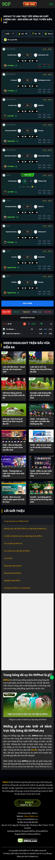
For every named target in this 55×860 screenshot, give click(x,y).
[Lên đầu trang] (52, 677)
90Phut (6, 680)
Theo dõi (47, 312)
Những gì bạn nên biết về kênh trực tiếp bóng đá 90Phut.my (25, 528)
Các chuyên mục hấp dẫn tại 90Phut (17, 551)
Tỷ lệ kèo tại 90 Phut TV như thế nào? (17, 588)
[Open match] (27, 58)
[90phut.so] (6, 4)
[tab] (9, 33)
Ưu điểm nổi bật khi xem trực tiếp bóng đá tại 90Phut (23, 536)
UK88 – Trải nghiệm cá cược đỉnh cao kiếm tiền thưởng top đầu (40, 421)
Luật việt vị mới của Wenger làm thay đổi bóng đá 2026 (40, 369)
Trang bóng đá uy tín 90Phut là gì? (16, 521)
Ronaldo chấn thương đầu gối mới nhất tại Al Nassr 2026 (40, 395)
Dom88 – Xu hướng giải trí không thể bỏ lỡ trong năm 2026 (41, 499)
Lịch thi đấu (8, 558)
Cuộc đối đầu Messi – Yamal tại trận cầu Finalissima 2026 (14, 369)
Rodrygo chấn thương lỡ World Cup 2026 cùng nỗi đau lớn (13, 421)
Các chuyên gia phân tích (13, 543)
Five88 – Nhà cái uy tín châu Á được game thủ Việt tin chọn (13, 499)
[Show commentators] (15, 65)
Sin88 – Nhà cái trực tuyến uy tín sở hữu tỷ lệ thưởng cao (40, 447)
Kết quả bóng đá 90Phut (12, 573)
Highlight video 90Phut (12, 580)
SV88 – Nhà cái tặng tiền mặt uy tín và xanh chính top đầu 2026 (13, 447)
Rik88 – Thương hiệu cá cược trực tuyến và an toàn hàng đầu (13, 473)
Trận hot (26, 312)
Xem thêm (27, 303)
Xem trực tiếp (24, 323)
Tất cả (16, 312)
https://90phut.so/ (31, 816)
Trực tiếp (6, 312)
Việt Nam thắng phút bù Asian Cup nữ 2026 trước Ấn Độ (14, 395)
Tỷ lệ (35, 312)
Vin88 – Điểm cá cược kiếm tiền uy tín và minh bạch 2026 (41, 473)
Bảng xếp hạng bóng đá (12, 566)
